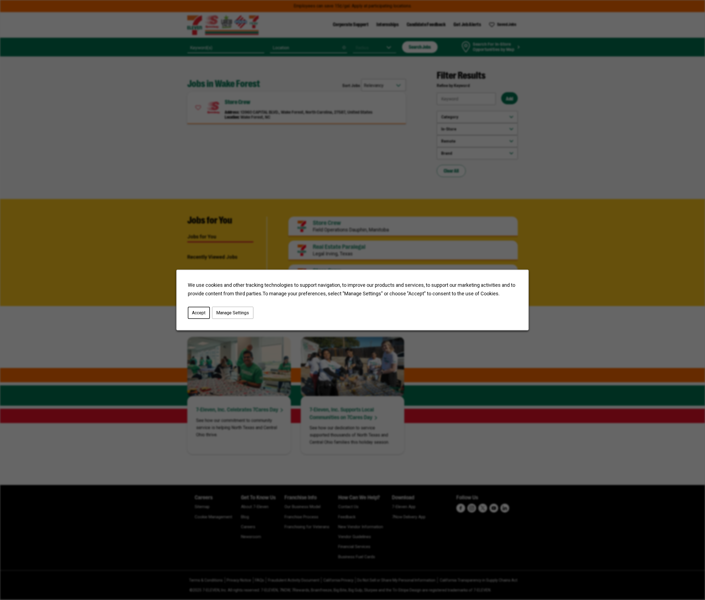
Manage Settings (232, 312)
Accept (198, 312)
